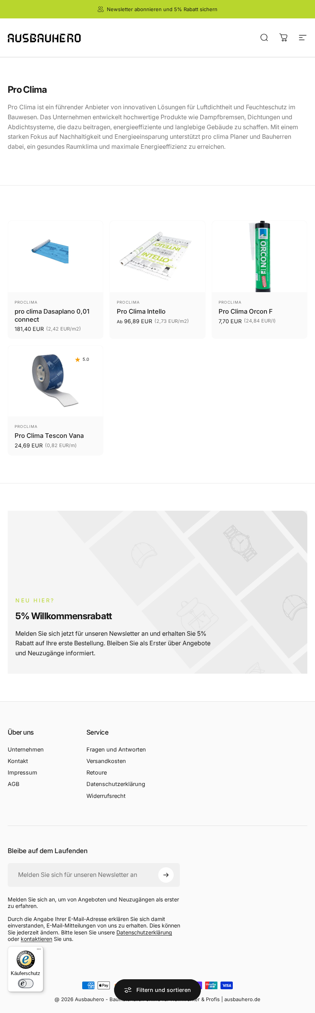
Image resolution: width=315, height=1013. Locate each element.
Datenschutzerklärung (115, 784)
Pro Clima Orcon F (246, 311)
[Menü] (38, 950)
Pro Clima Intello (141, 311)
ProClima (26, 302)
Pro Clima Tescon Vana (49, 435)
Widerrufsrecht (106, 796)
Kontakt (18, 761)
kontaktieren (36, 939)
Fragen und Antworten (116, 749)
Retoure (96, 772)
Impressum (22, 772)
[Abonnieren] (166, 875)
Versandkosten (106, 761)
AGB (14, 784)
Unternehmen (26, 749)
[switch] (25, 983)
